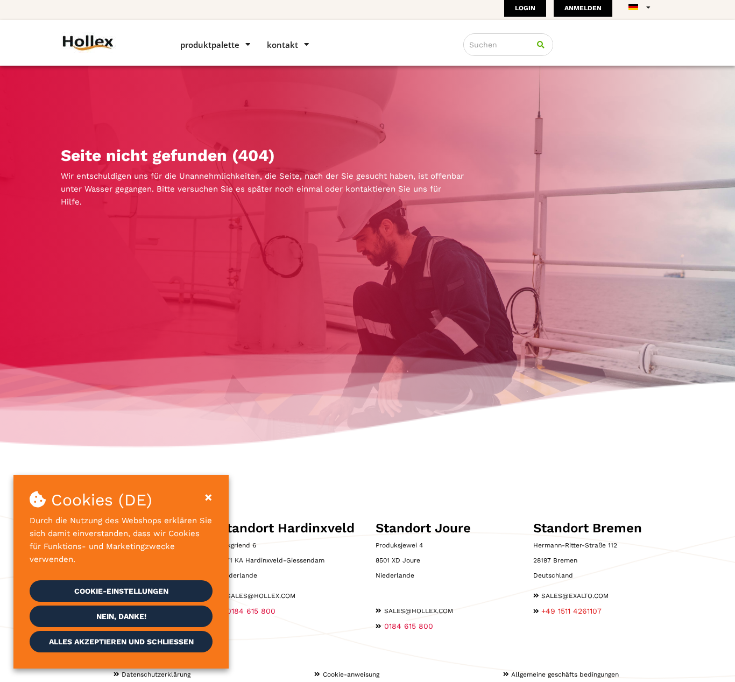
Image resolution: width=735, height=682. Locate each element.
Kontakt (282, 44)
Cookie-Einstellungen (121, 591)
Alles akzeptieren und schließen (121, 641)
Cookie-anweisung (351, 674)
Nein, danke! (121, 616)
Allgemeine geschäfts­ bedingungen (565, 674)
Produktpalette (209, 44)
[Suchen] (541, 44)
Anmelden (583, 8)
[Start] (105, 42)
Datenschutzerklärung (156, 674)
